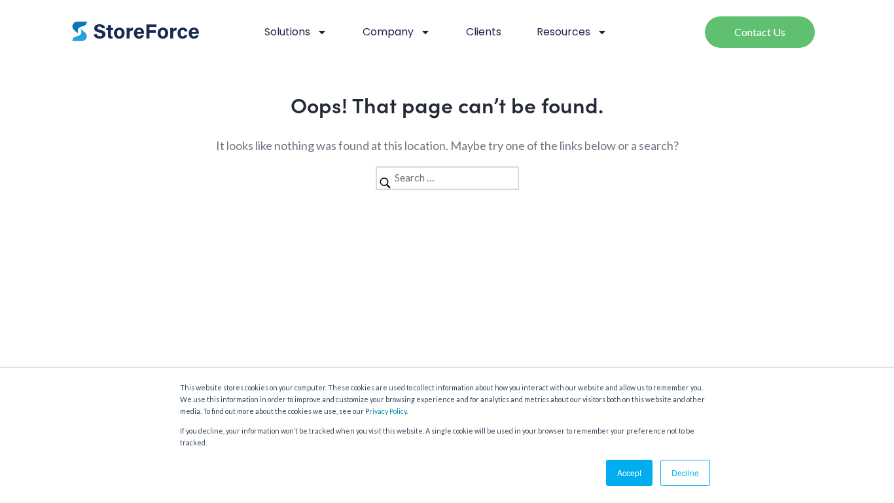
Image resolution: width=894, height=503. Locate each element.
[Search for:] (447, 177)
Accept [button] (629, 472)
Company (388, 31)
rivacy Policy (387, 411)
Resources (563, 31)
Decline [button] (685, 472)
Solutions (287, 31)
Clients (483, 31)
